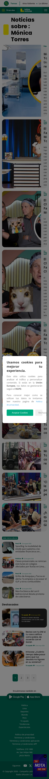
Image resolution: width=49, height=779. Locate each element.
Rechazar (40, 412)
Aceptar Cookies (20, 412)
